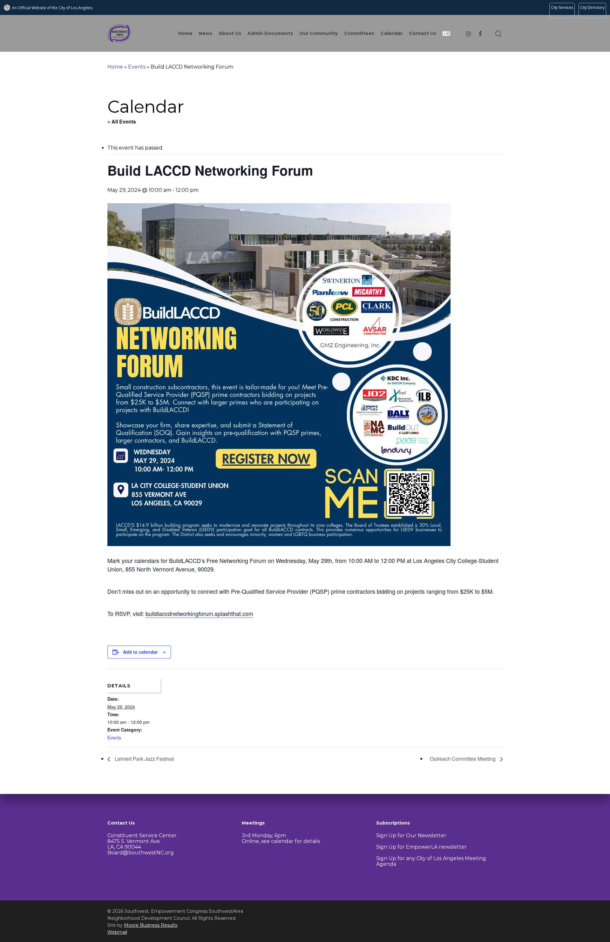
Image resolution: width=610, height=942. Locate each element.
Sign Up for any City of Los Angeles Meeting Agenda (431, 861)
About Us (230, 33)
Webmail (117, 932)
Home (185, 33)
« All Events (121, 121)
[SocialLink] (468, 33)
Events (137, 67)
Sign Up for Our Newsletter (411, 835)
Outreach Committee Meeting (463, 758)
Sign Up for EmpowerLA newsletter (421, 847)
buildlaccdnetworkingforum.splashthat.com (199, 613)
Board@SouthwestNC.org (140, 853)
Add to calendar (140, 652)
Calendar (392, 33)
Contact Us (422, 33)
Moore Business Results (150, 925)
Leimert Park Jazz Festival (143, 758)
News (205, 33)
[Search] (499, 33)
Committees (359, 33)
